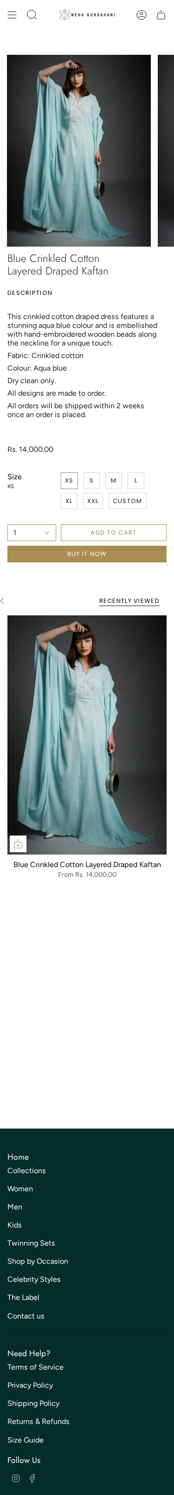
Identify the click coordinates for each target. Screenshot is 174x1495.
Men (14, 1206)
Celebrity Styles (34, 1279)
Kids (14, 1225)
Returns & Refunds (38, 1421)
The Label (23, 1297)
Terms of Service (35, 1367)
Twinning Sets (31, 1243)
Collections (26, 1170)
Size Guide (25, 1440)
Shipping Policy (33, 1403)
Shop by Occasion (37, 1261)
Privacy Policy (30, 1385)
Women (20, 1188)
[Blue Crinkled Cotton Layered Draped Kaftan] (87, 735)
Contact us (26, 1316)
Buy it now (87, 553)
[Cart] (161, 15)
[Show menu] (12, 15)
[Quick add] (18, 844)
